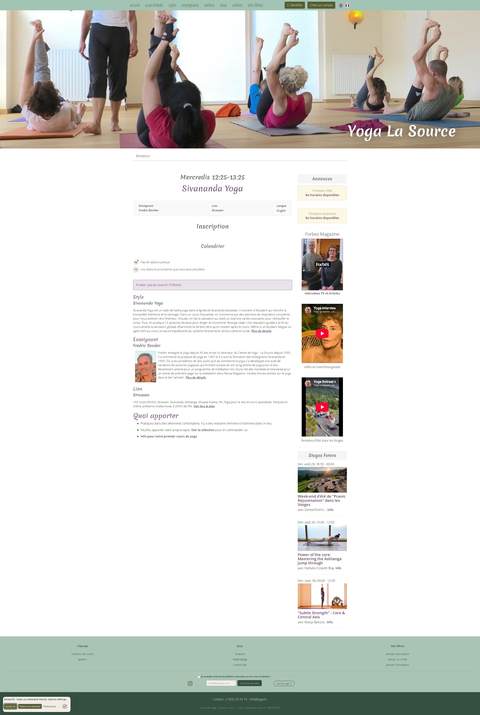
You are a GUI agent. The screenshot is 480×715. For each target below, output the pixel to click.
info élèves (255, 5)
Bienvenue (143, 155)
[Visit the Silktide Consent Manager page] (64, 706)
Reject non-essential (30, 706)
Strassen (218, 210)
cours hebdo (154, 5)
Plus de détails (261, 331)
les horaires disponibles (322, 195)
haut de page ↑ (284, 683)
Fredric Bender (149, 210)
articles (237, 5)
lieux (223, 5)
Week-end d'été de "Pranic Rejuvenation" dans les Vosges (322, 500)
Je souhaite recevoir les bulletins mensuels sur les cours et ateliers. (236, 676)
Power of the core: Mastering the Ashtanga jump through (320, 558)
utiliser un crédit (397, 659)
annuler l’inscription (397, 665)
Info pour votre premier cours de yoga (169, 436)
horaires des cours (83, 654)
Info (330, 510)
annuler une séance (397, 654)
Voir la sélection (202, 430)
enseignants (190, 5)
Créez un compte (321, 5)
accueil (135, 5)
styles (172, 5)
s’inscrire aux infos (249, 683)
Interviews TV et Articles (322, 293)
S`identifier (294, 5)
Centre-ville (240, 665)
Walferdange (240, 659)
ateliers (209, 5)
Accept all (10, 706)
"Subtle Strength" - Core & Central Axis (321, 614)
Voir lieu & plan (204, 406)
